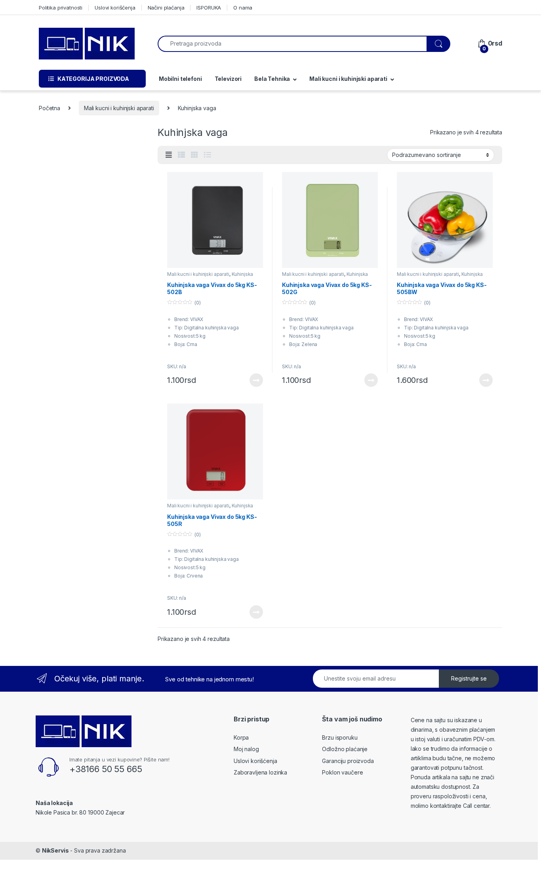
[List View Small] (181, 155)
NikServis (55, 850)
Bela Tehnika (272, 78)
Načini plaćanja (166, 7)
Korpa (241, 737)
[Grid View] (194, 155)
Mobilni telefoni (180, 78)
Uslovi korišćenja (115, 7)
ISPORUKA (208, 7)
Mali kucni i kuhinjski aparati (348, 78)
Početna (49, 108)
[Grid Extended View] (169, 155)
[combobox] (292, 44)
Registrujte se (469, 678)
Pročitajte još (251, 380)
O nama (242, 7)
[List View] (207, 155)
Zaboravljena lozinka (260, 772)
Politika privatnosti (60, 7)
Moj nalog (246, 749)
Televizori (228, 78)
